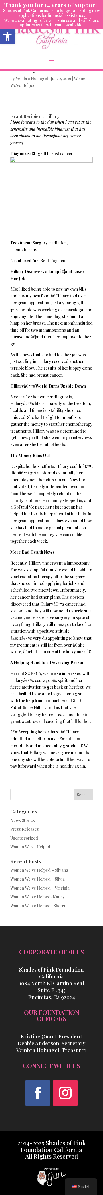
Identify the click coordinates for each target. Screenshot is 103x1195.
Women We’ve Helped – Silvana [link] (39, 870)
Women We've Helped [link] (30, 847)
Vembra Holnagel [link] (32, 78)
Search (83, 794)
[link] (7, 36)
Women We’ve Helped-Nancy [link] (37, 897)
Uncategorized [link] (24, 838)
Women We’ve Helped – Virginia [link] (40, 888)
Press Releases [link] (24, 829)
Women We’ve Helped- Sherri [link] (37, 905)
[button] (51, 58)
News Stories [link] (22, 820)
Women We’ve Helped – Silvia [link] (37, 879)
